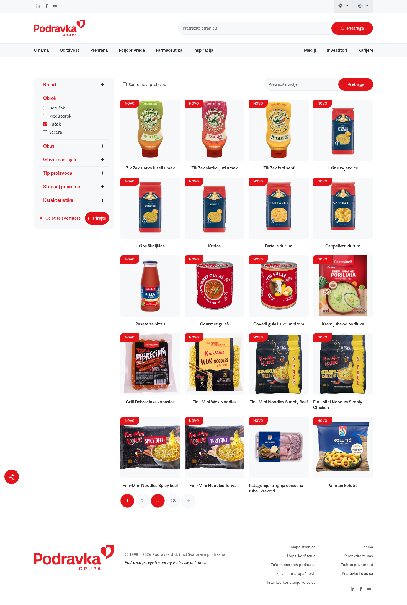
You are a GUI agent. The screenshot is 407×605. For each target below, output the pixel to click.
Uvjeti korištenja (301, 556)
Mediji (310, 50)
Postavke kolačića (357, 574)
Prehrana (99, 50)
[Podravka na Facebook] (46, 6)
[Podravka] (59, 34)
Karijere (365, 50)
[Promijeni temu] (344, 6)
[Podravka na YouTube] (55, 6)
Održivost (69, 50)
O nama (41, 50)
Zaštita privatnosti (357, 565)
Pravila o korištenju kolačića (291, 583)
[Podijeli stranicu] (11, 477)
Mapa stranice (303, 547)
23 (173, 501)
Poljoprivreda (132, 50)
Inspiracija (203, 50)
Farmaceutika (169, 50)
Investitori (337, 50)
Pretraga (355, 28)
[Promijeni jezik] (363, 6)
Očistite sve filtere (63, 218)
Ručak (55, 124)
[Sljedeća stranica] (188, 501)
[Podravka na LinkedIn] (38, 6)
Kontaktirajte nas (358, 556)
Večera (55, 132)
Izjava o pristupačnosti (295, 574)
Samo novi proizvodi (148, 84)
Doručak (57, 108)
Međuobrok (60, 116)
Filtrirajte (97, 218)
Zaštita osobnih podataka (293, 565)
